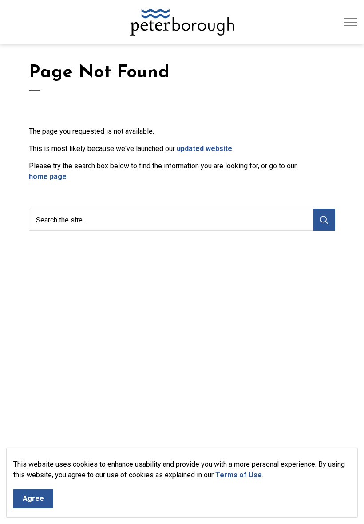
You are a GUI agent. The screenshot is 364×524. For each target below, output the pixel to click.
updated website (204, 148)
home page (48, 176)
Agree (33, 498)
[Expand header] (350, 22)
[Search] (324, 220)
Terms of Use (238, 475)
